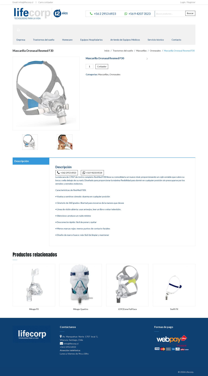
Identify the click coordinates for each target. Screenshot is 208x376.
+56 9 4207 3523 (139, 13)
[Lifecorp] (40, 13)
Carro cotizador (45, 2)
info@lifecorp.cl (71, 343)
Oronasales (155, 50)
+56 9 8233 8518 (94, 172)
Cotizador (101, 66)
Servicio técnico (156, 39)
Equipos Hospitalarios (91, 39)
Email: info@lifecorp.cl (23, 2)
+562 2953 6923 (68, 172)
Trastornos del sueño (43, 39)
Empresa (20, 39)
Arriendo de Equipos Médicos (125, 39)
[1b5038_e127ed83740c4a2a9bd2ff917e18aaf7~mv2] (64, 142)
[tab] (31, 161)
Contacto (176, 39)
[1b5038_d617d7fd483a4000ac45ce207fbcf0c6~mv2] (30, 142)
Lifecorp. (190, 372)
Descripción (21, 161)
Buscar (190, 13)
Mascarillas (141, 50)
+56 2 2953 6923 (105, 13)
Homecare (67, 39)
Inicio (106, 50)
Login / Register (187, 2)
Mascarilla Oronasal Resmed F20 (147, 60)
